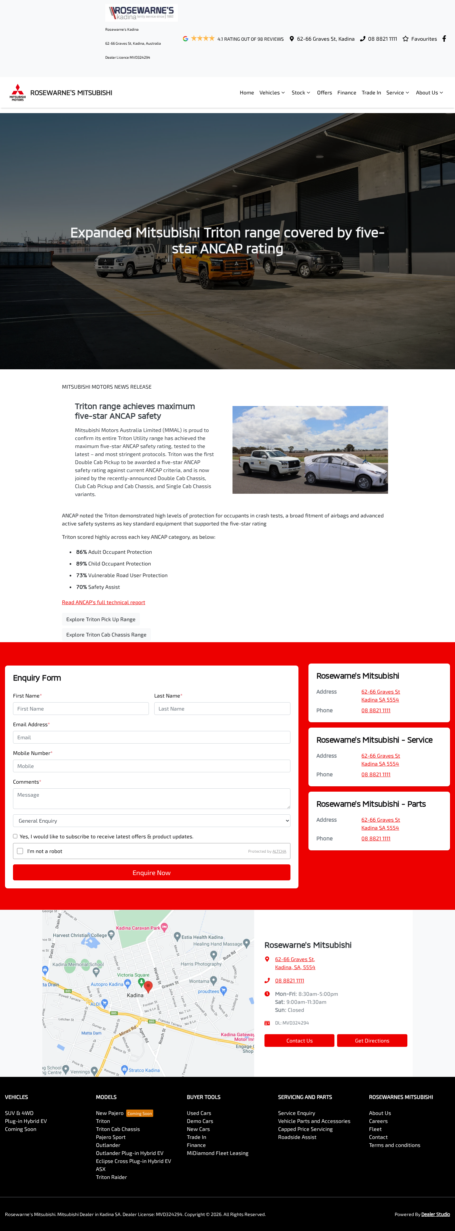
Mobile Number (33, 753)
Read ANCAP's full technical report (103, 602)
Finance (346, 92)
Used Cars (199, 1113)
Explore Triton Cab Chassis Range (106, 634)
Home (247, 92)
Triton (103, 1121)
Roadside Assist (297, 1137)
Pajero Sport (111, 1137)
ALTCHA (279, 851)
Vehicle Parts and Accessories (314, 1121)
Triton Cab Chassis (118, 1129)
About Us (427, 92)
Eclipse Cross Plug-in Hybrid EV (133, 1161)
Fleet (375, 1129)
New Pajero (110, 1113)
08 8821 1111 (382, 38)
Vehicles (269, 92)
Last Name (168, 695)
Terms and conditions (394, 1145)
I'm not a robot (44, 851)
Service (395, 92)
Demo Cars (200, 1121)
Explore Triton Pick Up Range (101, 619)
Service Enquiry (296, 1113)
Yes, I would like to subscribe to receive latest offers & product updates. (107, 836)
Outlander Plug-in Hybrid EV (130, 1153)
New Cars (198, 1129)
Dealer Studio (435, 1214)
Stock (298, 92)
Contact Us (299, 1040)
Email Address (31, 724)
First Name (27, 695)
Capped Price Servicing (305, 1129)
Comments (27, 781)
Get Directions (372, 1040)
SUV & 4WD (19, 1113)
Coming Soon (20, 1129)
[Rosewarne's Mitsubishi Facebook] (445, 38)
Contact (378, 1137)
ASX (101, 1169)
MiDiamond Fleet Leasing (217, 1153)
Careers (378, 1121)
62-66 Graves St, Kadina (326, 38)
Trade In (371, 92)
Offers (324, 92)
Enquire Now (152, 872)
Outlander (108, 1145)
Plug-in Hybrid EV (26, 1121)
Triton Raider (111, 1177)
